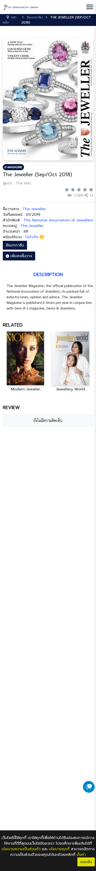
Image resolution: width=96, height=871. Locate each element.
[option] (25, 361)
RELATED (13, 325)
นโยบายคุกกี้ (59, 849)
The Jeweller (32, 226)
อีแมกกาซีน (15, 245)
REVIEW (11, 407)
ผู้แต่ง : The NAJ (17, 183)
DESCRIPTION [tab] (48, 274)
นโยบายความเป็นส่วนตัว (21, 849)
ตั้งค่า (81, 854)
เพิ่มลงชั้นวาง (20, 256)
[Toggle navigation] (89, 7)
